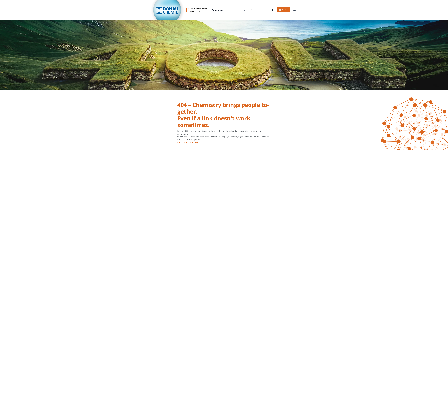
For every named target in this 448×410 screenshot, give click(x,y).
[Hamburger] (294, 10)
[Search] (267, 10)
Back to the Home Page (187, 142)
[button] (283, 9)
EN (273, 10)
